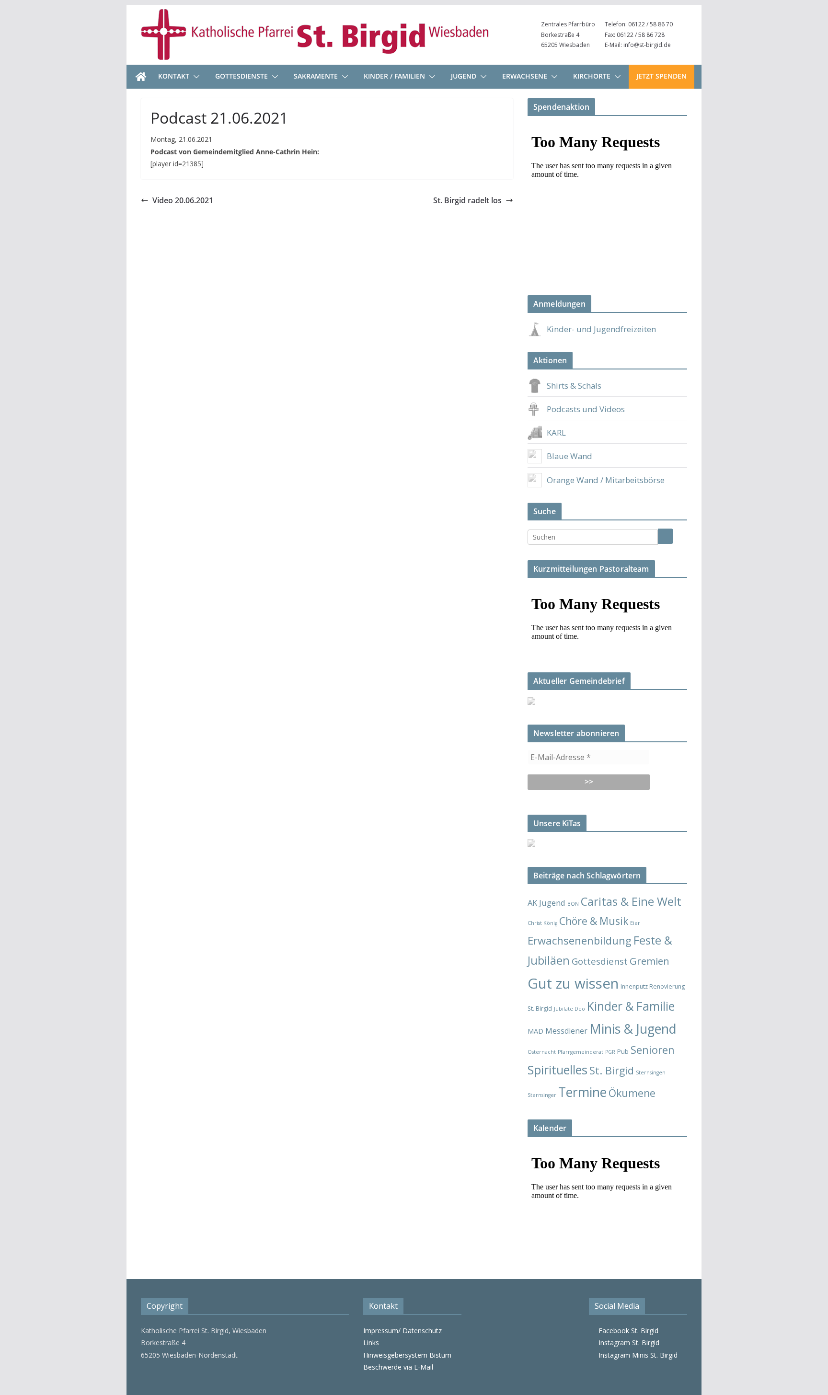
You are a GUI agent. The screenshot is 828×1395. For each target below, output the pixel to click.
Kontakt (173, 76)
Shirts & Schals (574, 385)
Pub (623, 1051)
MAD (535, 1031)
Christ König (542, 923)
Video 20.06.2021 (182, 200)
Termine (582, 1092)
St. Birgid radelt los (467, 200)
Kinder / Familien (394, 76)
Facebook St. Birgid (626, 1330)
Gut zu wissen (573, 983)
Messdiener (566, 1031)
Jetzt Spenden (661, 76)
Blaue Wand (569, 455)
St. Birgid (611, 1070)
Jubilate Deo (569, 1008)
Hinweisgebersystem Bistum (407, 1355)
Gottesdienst (600, 961)
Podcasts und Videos (586, 409)
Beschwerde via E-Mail (398, 1367)
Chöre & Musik (593, 921)
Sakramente (316, 76)
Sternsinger (542, 1095)
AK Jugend (546, 902)
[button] (194, 76)
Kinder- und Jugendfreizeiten (601, 328)
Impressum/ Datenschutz (402, 1330)
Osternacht (542, 1052)
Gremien (649, 961)
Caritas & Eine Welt (631, 901)
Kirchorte (591, 76)
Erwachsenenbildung (580, 940)
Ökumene (632, 1093)
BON (573, 903)
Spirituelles (557, 1069)
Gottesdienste (241, 76)
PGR (610, 1052)
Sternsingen (651, 1072)
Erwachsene (524, 76)
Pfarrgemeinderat (580, 1052)
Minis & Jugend (633, 1029)
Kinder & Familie (631, 1006)
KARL (556, 432)
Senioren (653, 1050)
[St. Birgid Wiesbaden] (140, 76)
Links (371, 1342)
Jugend (463, 76)
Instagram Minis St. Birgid (636, 1355)
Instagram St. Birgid (627, 1342)
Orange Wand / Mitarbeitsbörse (606, 479)
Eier (635, 923)
